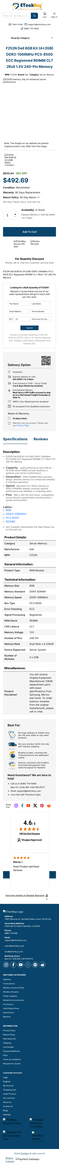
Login (5, 1077)
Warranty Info (9, 1039)
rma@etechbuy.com (14, 951)
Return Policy (9, 1035)
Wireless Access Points (13, 988)
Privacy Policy (9, 1030)
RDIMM (10, 521)
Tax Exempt (8, 1047)
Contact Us (8, 1106)
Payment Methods (11, 1051)
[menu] (29, 38)
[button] (16, 24)
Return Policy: (11, 197)
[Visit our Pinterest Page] (42, 807)
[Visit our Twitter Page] (35, 807)
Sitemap (7, 1115)
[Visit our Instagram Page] (16, 807)
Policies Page (22, 425)
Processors (8, 1004)
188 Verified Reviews (29, 833)
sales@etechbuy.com (14, 945)
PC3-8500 (12, 517)
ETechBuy (25, 1153)
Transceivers (9, 984)
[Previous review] (6, 874)
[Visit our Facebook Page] (22, 807)
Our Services (9, 1098)
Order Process (9, 1094)
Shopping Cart (9, 1090)
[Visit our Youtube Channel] (28, 806)
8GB (8, 510)
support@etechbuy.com (29, 791)
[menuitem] (29, 37)
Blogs (5, 1110)
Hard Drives (8, 1013)
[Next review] (52, 874)
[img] (29, 829)
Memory (7, 1017)
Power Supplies (10, 996)
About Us (7, 1102)
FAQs (5, 1055)
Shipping (7, 1043)
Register (7, 1082)
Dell (26, 74)
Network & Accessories (13, 1000)
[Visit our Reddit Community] (49, 806)
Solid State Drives (11, 1008)
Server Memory (47, 74)
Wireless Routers (11, 992)
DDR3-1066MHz (16, 514)
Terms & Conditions (12, 1059)
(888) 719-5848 (28, 783)
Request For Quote (11, 1064)
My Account (8, 1086)
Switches (7, 979)
